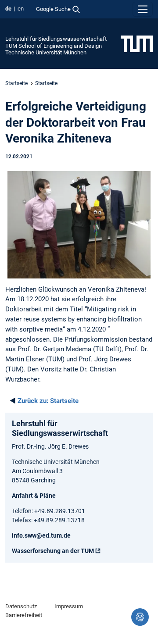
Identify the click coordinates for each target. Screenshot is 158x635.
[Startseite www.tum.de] (137, 43)
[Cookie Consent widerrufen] (140, 617)
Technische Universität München (45, 52)
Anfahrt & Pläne (34, 495)
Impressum (68, 606)
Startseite (16, 83)
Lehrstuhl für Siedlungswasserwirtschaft (56, 39)
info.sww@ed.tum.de (41, 535)
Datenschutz (21, 606)
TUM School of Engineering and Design (53, 46)
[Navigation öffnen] (143, 9)
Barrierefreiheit (23, 615)
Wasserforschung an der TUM (53, 550)
